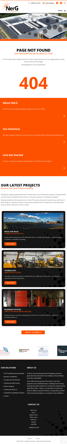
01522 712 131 (35, 3)
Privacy (38, 438)
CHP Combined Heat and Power (14, 373)
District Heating (9, 386)
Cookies (29, 438)
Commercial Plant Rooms (12, 380)
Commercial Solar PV (10, 390)
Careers (6, 396)
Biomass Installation (10, 377)
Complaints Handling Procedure (14, 393)
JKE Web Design (46, 441)
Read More (10, 244)
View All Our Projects (33, 332)
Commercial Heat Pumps (12, 383)
